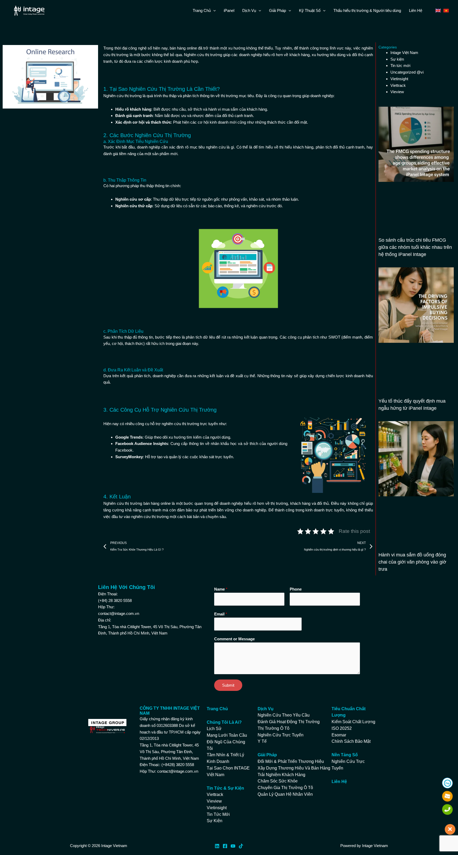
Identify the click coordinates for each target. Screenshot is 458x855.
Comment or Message (234, 639)
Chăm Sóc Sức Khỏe (278, 781)
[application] (213, 10)
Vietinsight (399, 78)
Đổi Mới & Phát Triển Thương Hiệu (291, 761)
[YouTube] (233, 846)
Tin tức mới (400, 65)
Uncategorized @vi (407, 72)
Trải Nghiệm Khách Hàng (281, 774)
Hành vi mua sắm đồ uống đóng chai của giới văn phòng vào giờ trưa (412, 562)
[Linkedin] (217, 846)
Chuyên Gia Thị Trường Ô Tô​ (285, 787)
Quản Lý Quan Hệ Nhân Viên (285, 794)
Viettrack (398, 85)
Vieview (397, 91)
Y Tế (262, 741)
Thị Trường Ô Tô (273, 728)
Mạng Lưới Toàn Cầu (227, 735)
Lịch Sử (214, 728)
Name (220, 589)
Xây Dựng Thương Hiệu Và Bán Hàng (294, 768)
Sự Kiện (214, 820)
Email (220, 614)
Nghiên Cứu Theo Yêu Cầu (284, 715)
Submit (228, 685)
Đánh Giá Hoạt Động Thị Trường (289, 721)
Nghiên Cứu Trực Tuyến (280, 735)
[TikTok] (241, 846)
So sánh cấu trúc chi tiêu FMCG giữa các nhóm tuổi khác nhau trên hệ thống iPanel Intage (415, 247)
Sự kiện (397, 59)
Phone (296, 589)
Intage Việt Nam (404, 52)
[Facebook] (225, 846)
